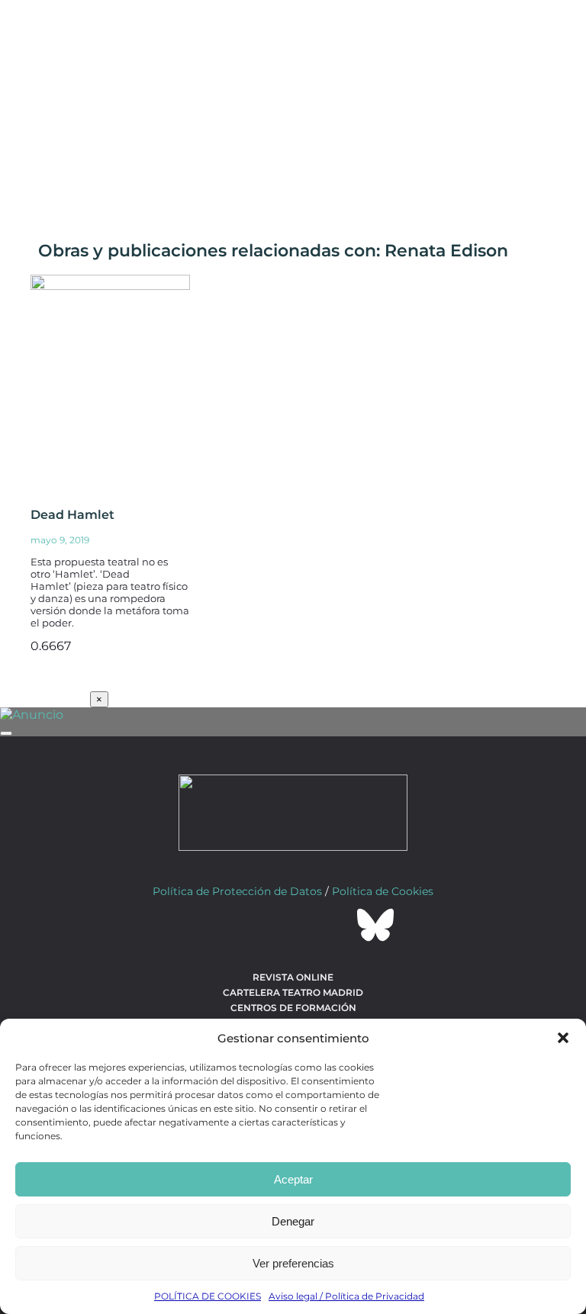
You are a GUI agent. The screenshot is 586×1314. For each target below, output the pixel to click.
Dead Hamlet (72, 514)
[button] (563, 1037)
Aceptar (293, 1179)
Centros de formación (293, 1007)
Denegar (293, 1221)
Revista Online (293, 977)
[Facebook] (211, 925)
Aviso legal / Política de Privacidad (346, 1296)
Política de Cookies (382, 891)
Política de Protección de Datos (237, 891)
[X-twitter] (252, 925)
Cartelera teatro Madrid (293, 992)
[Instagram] (293, 925)
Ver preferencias (293, 1263)
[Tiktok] (334, 925)
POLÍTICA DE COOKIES (207, 1296)
